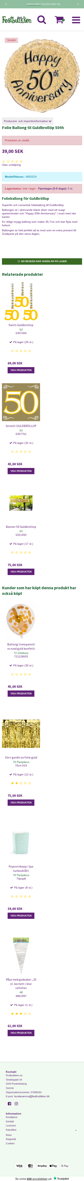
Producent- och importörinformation (26, 121)
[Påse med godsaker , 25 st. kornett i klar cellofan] (21, 956)
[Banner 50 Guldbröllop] (21, 503)
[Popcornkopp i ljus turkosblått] (21, 843)
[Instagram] (18, 1104)
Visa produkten (21, 370)
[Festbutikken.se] (16, 19)
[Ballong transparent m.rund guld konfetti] (21, 621)
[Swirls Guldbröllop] (21, 301)
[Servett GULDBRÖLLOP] (21, 402)
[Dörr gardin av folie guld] (21, 734)
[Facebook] (11, 1104)
